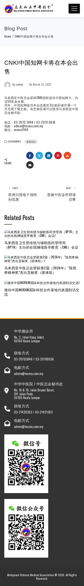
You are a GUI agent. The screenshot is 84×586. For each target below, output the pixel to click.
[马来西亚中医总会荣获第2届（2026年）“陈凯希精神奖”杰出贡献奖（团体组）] (42, 258)
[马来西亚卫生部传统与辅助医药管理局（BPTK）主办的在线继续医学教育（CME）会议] (42, 233)
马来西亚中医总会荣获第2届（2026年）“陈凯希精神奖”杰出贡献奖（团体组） (40, 270)
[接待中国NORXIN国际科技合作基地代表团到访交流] (42, 282)
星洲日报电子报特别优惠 (22, 194)
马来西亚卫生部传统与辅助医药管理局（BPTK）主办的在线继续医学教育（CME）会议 (41, 245)
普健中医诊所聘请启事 (61, 194)
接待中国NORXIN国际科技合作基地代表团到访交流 (42, 292)
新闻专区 (31, 141)
